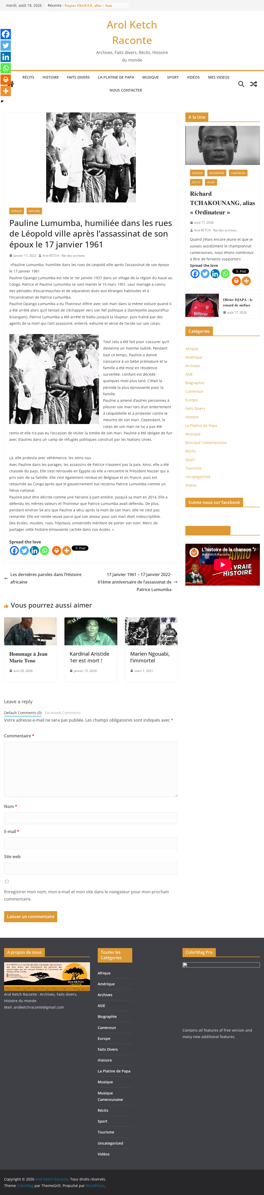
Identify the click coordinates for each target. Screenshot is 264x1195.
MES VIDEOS (218, 77)
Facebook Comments (63, 712)
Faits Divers (78, 77)
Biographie (216, 173)
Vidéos (193, 77)
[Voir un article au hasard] (254, 84)
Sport (173, 77)
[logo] (47, 965)
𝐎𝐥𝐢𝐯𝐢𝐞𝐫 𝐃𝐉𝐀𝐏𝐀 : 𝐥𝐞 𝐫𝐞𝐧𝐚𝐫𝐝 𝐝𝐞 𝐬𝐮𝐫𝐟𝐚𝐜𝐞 (237, 302)
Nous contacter (126, 90)
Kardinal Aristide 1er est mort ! (89, 657)
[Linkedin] (34, 550)
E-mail (11, 831)
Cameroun (238, 173)
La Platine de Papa (116, 77)
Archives (192, 365)
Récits (28, 77)
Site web (12, 856)
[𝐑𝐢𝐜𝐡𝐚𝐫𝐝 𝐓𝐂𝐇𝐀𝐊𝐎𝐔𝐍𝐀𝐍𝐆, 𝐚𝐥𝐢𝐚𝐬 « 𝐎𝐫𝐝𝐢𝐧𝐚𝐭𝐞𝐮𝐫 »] (222, 145)
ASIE (189, 374)
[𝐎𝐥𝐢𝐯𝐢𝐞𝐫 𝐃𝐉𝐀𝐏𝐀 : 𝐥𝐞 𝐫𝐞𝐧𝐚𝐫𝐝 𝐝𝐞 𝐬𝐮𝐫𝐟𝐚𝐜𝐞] (202, 306)
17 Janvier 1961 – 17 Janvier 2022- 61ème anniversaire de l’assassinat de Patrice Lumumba (134, 582)
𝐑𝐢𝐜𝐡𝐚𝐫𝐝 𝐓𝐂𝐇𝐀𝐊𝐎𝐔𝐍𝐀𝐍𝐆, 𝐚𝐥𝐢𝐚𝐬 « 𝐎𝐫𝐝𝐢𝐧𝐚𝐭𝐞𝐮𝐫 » (222, 202)
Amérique (193, 357)
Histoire (51, 77)
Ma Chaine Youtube (207, 530)
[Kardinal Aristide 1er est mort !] (90, 621)
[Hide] (2, 101)
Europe (191, 399)
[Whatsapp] (44, 550)
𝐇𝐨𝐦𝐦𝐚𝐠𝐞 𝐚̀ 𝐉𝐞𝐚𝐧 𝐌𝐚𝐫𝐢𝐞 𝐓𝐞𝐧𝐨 (28, 657)
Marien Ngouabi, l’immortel (150, 657)
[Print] (56, 550)
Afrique (16, 211)
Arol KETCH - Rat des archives (64, 255)
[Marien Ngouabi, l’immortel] (151, 621)
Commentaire (19, 736)
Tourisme (193, 468)
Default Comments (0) (23, 712)
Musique (150, 77)
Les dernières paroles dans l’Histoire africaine (45, 578)
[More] (66, 550)
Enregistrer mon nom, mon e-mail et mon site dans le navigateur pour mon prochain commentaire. (86, 895)
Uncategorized (197, 476)
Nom (10, 806)
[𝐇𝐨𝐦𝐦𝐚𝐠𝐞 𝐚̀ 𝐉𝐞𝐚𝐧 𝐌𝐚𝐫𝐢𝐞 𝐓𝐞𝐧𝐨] (30, 621)
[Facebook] (14, 550)
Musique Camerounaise (206, 442)
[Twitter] (24, 550)
